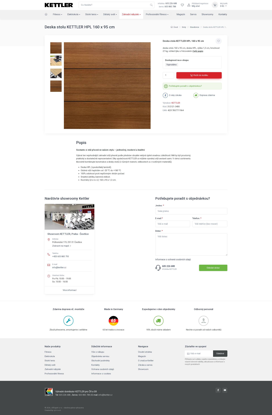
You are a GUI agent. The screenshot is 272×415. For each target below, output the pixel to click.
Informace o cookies (101, 373)
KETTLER (176, 103)
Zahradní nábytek (130, 14)
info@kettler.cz (59, 267)
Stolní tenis (90, 14)
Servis (193, 14)
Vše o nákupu (97, 352)
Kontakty (222, 14)
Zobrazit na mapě (60, 246)
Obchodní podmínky (100, 360)
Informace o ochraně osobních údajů (173, 259)
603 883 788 (170, 6)
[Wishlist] (182, 5)
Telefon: (196, 218)
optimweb (57, 410)
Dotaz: (159, 231)
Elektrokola (72, 14)
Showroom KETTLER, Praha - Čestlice (68, 234)
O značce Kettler (146, 360)
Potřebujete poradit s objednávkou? (185, 86)
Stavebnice (194, 27)
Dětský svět (109, 14)
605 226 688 (167, 3)
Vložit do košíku (200, 75)
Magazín (181, 14)
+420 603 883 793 (60, 256)
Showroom (143, 369)
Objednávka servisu (100, 356)
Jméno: (159, 205)
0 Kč (223, 5)
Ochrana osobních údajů (102, 369)
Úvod (176, 27)
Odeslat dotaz (213, 268)
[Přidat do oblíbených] (218, 41)
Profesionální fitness (156, 14)
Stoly (184, 27)
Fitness (56, 14)
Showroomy (207, 14)
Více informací (69, 290)
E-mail (159, 218)
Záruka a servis (145, 365)
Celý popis (198, 51)
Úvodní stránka (145, 352)
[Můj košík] (215, 5)
